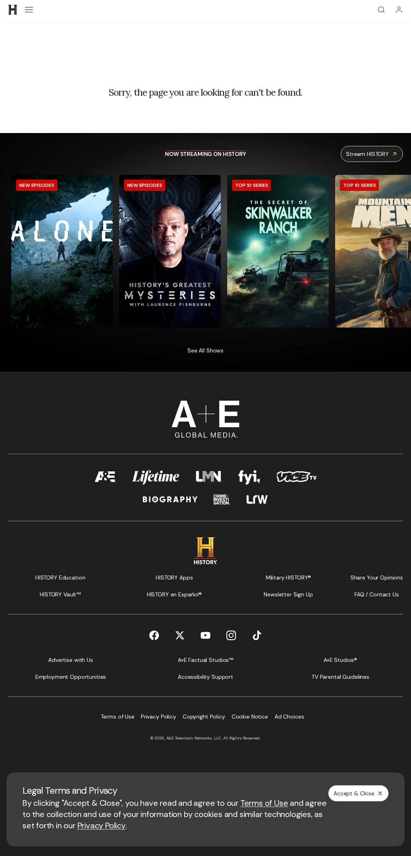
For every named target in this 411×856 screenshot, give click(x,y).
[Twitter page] (180, 635)
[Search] (381, 10)
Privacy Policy (101, 825)
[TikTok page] (257, 635)
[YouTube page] (205, 635)
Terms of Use (264, 803)
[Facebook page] (154, 635)
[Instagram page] (231, 635)
